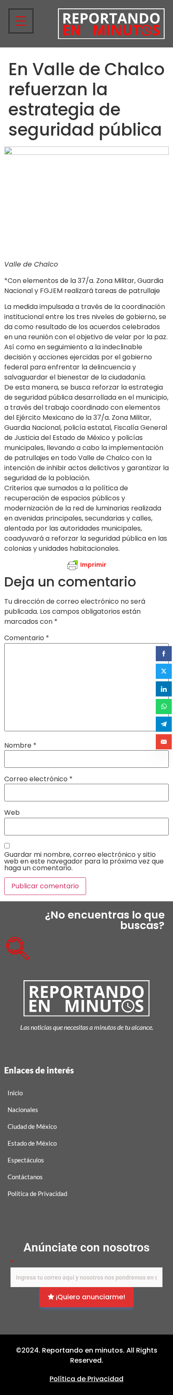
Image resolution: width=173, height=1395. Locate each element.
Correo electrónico (38, 779)
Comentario (26, 638)
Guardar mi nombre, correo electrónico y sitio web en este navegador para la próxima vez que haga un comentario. (84, 861)
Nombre (20, 745)
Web (12, 812)
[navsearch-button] (14, 945)
